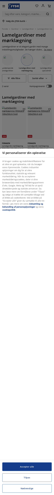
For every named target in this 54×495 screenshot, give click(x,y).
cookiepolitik (8, 209)
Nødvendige (27, 488)
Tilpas (27, 477)
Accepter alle (27, 466)
